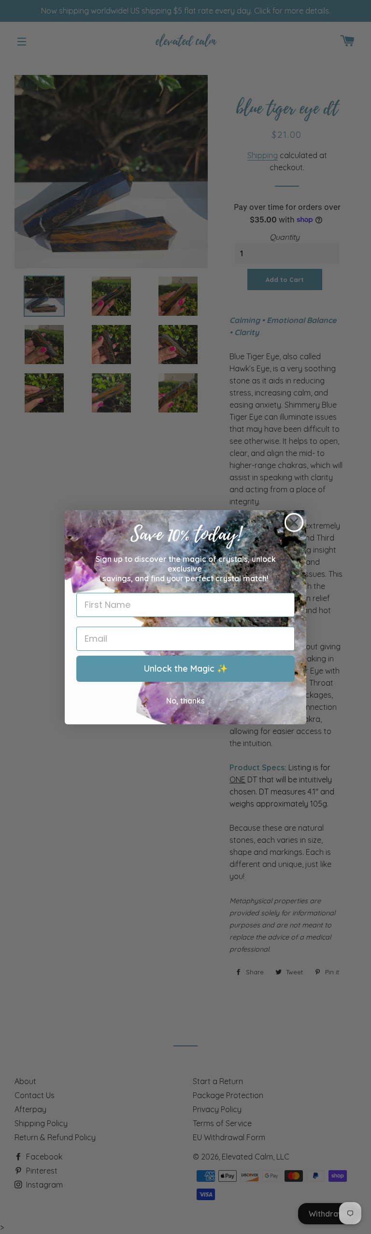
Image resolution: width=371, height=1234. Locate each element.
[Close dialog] (293, 522)
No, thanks (185, 700)
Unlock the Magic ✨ (186, 668)
